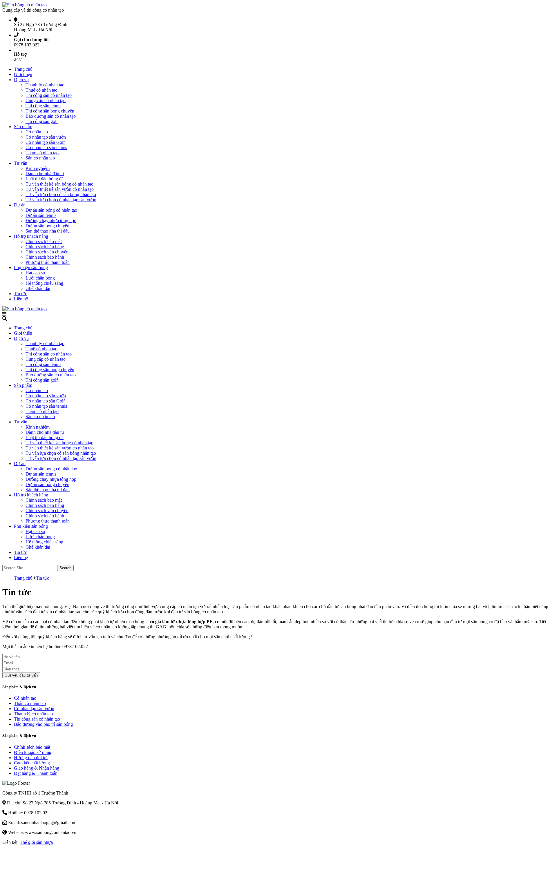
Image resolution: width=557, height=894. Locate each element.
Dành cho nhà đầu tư (45, 173)
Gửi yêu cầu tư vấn (21, 675)
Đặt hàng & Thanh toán (35, 773)
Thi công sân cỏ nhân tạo (49, 95)
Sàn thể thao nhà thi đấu (48, 231)
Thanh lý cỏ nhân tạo (45, 84)
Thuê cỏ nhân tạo (41, 90)
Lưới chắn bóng (40, 277)
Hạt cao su (35, 272)
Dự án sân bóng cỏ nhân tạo (51, 210)
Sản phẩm (23, 126)
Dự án (20, 204)
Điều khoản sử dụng (32, 752)
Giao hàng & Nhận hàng (36, 768)
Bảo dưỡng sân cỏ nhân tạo (51, 116)
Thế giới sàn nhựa (36, 842)
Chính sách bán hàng (45, 246)
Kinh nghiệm (38, 168)
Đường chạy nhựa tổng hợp (51, 220)
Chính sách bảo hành (45, 257)
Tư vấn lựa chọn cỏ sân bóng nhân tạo (61, 194)
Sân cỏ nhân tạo (40, 157)
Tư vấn (20, 163)
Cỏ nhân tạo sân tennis (46, 147)
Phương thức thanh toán (48, 262)
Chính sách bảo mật (44, 241)
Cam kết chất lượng (32, 762)
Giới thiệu (23, 74)
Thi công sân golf (42, 121)
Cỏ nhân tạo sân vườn (46, 137)
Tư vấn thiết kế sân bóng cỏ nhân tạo (59, 184)
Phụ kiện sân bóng (31, 267)
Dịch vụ (21, 79)
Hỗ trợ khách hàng (31, 236)
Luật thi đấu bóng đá (45, 178)
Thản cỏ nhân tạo (30, 703)
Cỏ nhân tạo (37, 131)
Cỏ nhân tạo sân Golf (45, 142)
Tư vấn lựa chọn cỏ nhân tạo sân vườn (61, 199)
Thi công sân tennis (43, 105)
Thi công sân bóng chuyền (50, 110)
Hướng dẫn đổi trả (31, 757)
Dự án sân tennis (41, 215)
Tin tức (20, 293)
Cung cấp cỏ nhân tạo (46, 100)
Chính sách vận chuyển (47, 251)
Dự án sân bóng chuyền (47, 225)
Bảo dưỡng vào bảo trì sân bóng (43, 724)
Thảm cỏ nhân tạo (42, 152)
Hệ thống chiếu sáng (44, 283)
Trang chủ (23, 69)
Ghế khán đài (38, 288)
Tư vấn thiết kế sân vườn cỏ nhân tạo (60, 189)
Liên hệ (21, 298)
